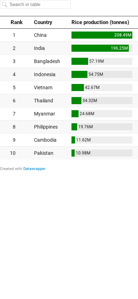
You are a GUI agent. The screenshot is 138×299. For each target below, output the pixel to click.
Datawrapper (34, 169)
